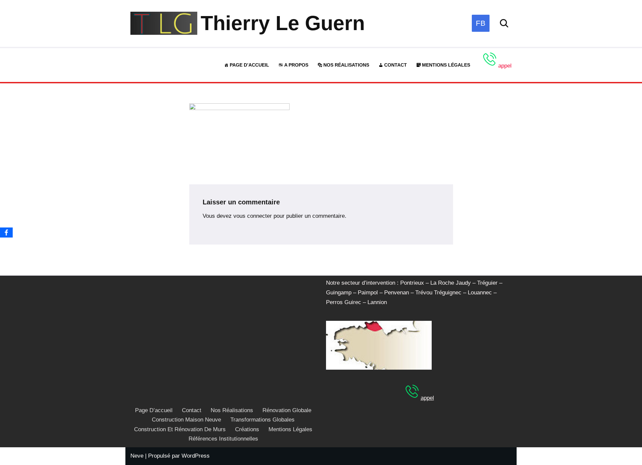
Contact (395, 65)
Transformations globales (262, 419)
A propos (296, 65)
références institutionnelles (223, 439)
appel (505, 66)
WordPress (196, 456)
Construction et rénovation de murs (180, 429)
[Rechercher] (504, 23)
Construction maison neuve (186, 419)
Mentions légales (446, 65)
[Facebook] (6, 232)
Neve (136, 456)
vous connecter (252, 216)
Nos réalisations (346, 65)
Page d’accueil (249, 65)
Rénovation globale (286, 410)
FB (481, 23)
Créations (247, 429)
